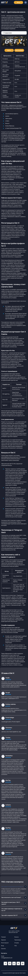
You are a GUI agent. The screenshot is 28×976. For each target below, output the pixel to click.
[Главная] (4, 2)
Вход (2, 945)
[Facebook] (9, 963)
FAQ (15, 945)
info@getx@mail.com (6, 958)
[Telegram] (5, 963)
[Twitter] (18, 963)
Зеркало (3, 940)
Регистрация (4, 943)
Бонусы (16, 937)
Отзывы (16, 943)
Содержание (8, 33)
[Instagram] (22, 963)
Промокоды (17, 940)
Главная (3, 937)
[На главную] (14, 928)
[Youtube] (14, 963)
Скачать (3, 948)
